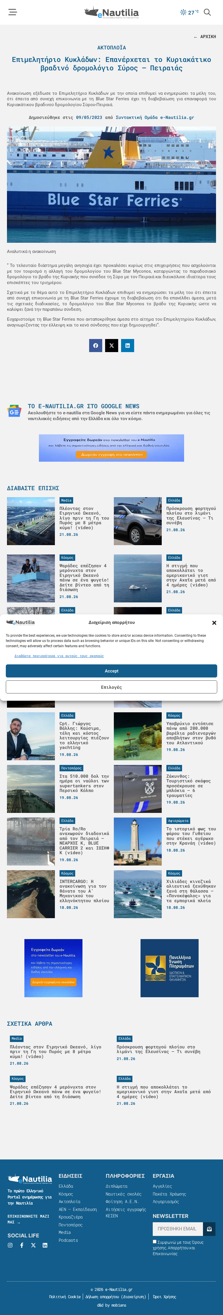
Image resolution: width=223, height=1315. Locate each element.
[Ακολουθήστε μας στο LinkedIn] (45, 1245)
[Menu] (12, 12)
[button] (214, 623)
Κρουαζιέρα (70, 1217)
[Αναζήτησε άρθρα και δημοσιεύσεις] (207, 12)
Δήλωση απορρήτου (102, 1296)
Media (65, 1232)
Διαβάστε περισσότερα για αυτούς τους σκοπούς (59, 655)
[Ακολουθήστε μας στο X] (33, 1245)
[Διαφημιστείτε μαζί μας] (111, 448)
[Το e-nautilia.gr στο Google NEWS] (14, 411)
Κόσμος (66, 1194)
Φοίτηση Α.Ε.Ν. (122, 1201)
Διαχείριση (133, 1296)
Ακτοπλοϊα (111, 47)
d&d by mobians (111, 1305)
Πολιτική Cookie (63, 1296)
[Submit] (209, 1229)
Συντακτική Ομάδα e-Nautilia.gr (155, 117)
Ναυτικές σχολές (123, 1194)
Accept (111, 671)
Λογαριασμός (166, 1201)
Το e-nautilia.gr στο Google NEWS (83, 406)
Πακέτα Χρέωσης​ (169, 1194)
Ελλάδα (66, 1186)
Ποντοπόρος (70, 1224)
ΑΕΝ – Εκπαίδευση (78, 1209)
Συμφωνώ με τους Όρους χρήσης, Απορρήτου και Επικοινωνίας (178, 1248)
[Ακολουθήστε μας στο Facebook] (21, 1245)
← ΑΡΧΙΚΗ (204, 36)
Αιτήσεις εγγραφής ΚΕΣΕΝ (126, 1212)
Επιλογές (111, 687)
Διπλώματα (116, 1186)
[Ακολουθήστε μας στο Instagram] (10, 1245)
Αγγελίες (162, 1186)
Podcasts (68, 1240)
